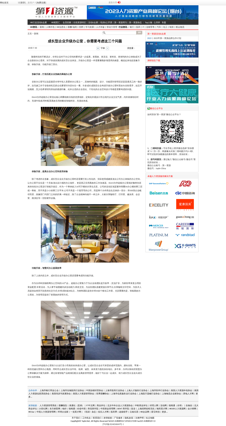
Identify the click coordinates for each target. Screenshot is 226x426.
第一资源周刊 (120, 23)
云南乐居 (134, 412)
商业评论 (101, 406)
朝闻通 (72, 409)
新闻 (42, 27)
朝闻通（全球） (176, 406)
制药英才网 (162, 409)
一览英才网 (75, 412)
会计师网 (192, 409)
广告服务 (118, 418)
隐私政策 (129, 418)
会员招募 (67, 23)
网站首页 (4, 3)
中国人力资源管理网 (46, 412)
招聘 (81, 27)
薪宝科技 (155, 412)
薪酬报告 (63, 406)
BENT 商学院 (123, 409)
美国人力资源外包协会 (182, 391)
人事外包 (50, 27)
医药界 (114, 412)
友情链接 (107, 418)
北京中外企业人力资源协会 (120, 406)
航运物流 (180, 27)
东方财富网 (55, 409)
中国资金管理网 (107, 409)
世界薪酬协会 (102, 394)
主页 (30, 33)
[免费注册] (41, 3)
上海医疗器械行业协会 (149, 394)
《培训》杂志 (89, 412)
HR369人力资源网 (177, 409)
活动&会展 (93, 23)
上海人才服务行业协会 (137, 391)
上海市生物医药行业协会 (73, 391)
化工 (165, 27)
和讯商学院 (93, 409)
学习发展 (89, 27)
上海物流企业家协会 (171, 394)
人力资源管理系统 (48, 406)
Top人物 (148, 23)
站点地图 (150, 418)
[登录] (23, 3)
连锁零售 (150, 27)
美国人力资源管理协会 (83, 394)
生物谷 (189, 406)
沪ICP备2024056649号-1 (113, 424)
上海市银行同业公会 (49, 391)
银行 (132, 27)
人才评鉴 (100, 27)
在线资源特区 (79, 23)
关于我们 (76, 418)
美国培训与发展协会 (61, 394)
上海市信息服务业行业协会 (123, 394)
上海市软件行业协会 (159, 391)
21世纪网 (43, 409)
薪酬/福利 (72, 27)
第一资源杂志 (135, 23)
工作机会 (86, 418)
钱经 (64, 409)
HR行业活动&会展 (38, 23)
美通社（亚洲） (76, 406)
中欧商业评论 (141, 406)
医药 (138, 27)
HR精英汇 (55, 23)
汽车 (159, 27)
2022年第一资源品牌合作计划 (167, 38)
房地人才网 (188, 394)
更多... (165, 412)
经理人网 (154, 406)
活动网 (163, 406)
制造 (172, 27)
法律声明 (139, 418)
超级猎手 (123, 412)
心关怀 (157, 23)
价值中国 (81, 409)
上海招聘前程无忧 (146, 409)
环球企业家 (63, 412)
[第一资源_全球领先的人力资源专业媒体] (56, 19)
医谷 (133, 409)
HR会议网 (144, 412)
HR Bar (31, 412)
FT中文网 (90, 406)
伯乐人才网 (103, 412)
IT (143, 27)
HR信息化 (61, 27)
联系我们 (97, 418)
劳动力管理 (112, 27)
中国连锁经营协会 (94, 391)
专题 (164, 23)
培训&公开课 (106, 23)
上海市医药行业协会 (114, 391)
